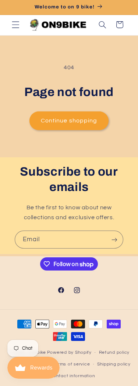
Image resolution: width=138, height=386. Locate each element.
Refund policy (114, 352)
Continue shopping (69, 121)
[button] (15, 24)
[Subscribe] (114, 240)
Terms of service (71, 364)
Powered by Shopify (69, 352)
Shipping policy (114, 364)
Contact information (72, 376)
